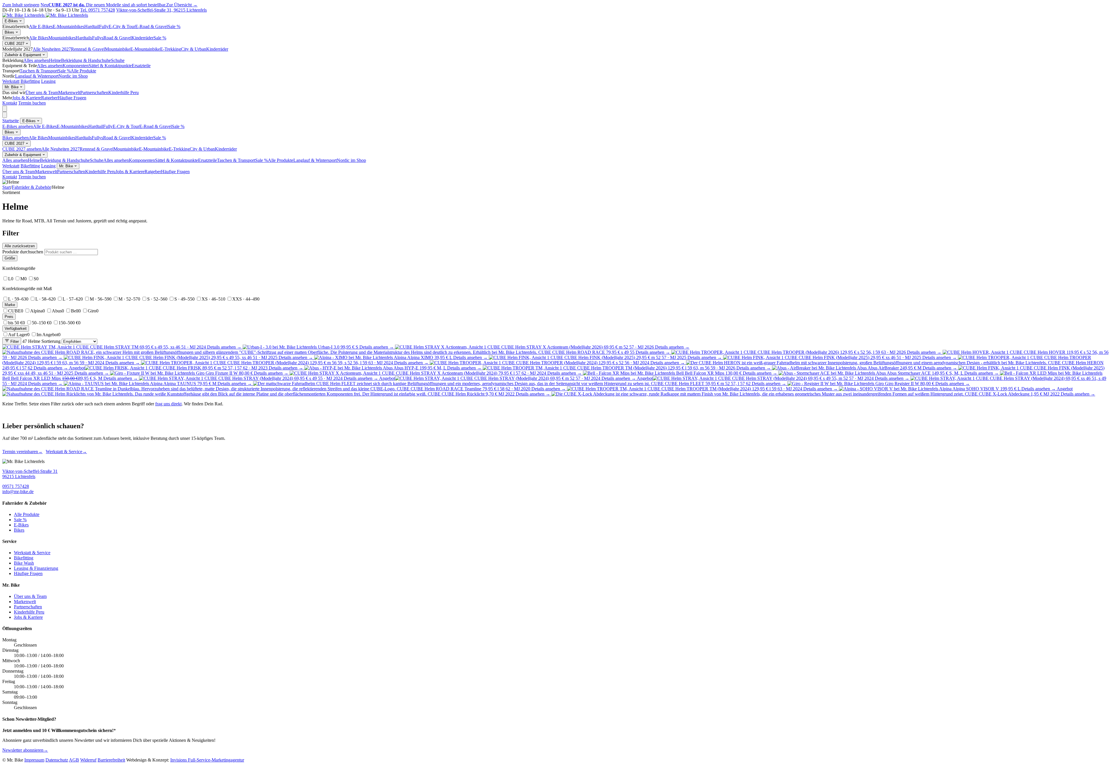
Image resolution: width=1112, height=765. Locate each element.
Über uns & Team (41, 92)
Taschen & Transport (39, 70)
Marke (10, 305)
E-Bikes (12, 21)
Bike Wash (24, 563)
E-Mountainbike (145, 49)
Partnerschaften (94, 92)
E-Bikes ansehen (17, 126)
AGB (74, 759)
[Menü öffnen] (4, 109)
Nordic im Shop (73, 76)
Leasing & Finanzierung (36, 568)
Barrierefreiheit (111, 759)
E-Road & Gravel (151, 26)
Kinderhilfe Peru (123, 92)
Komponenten (76, 65)
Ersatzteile (141, 65)
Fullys (97, 37)
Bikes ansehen (15, 137)
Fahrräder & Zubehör (31, 187)
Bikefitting (30, 81)
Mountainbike (117, 49)
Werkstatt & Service (66, 451)
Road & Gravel (117, 37)
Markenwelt (69, 92)
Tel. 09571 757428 (97, 10)
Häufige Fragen (72, 97)
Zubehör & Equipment (23, 55)
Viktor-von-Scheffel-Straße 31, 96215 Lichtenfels (161, 10)
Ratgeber (49, 97)
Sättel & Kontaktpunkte (110, 65)
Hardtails (84, 37)
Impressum (34, 759)
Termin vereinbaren (22, 451)
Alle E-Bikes (41, 26)
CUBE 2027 (15, 43)
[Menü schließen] (4, 115)
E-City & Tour (122, 26)
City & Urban (193, 49)
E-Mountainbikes (68, 26)
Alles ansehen (36, 60)
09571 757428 (15, 486)
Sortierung (51, 341)
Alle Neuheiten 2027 (52, 49)
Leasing (48, 81)
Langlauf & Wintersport (36, 76)
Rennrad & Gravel (88, 49)
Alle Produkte (83, 70)
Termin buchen (32, 102)
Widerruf (88, 759)
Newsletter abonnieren (25, 750)
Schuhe (118, 60)
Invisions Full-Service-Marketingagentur (207, 759)
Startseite (10, 120)
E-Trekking (170, 49)
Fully (104, 26)
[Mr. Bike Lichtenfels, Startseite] (45, 15)
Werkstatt (10, 81)
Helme (55, 60)
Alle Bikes (38, 37)
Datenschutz (56, 759)
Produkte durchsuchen (22, 251)
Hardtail (91, 26)
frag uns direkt (168, 403)
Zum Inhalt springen (20, 4)
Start (6, 187)
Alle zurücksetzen (20, 246)
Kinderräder (142, 37)
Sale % (174, 26)
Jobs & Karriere (26, 97)
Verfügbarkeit (16, 328)
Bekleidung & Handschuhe (86, 60)
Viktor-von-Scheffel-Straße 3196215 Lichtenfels (30, 474)
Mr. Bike (12, 87)
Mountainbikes (62, 37)
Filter (14, 341)
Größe (10, 258)
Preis (9, 316)
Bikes (10, 32)
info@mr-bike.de (18, 491)
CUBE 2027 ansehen (21, 149)
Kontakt (9, 102)
